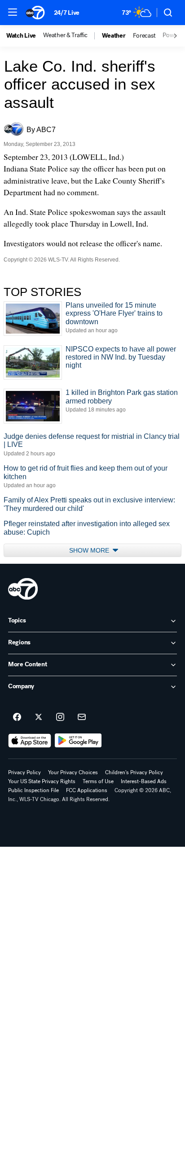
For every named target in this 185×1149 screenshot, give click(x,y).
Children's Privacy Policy (134, 772)
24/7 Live (66, 13)
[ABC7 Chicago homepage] (35, 12)
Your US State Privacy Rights (41, 781)
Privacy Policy (24, 772)
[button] (12, 12)
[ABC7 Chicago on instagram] (60, 717)
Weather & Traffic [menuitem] (65, 35)
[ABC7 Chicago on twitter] (39, 717)
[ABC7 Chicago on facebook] (17, 717)
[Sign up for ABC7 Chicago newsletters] (82, 717)
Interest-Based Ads (144, 781)
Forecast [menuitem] (144, 36)
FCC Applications (86, 790)
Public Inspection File (33, 790)
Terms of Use (98, 781)
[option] (24, 36)
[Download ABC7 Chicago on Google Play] (78, 740)
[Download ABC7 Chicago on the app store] (29, 740)
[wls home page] (23, 589)
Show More (90, 550)
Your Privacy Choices (73, 772)
